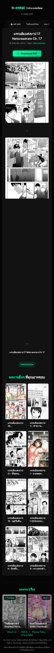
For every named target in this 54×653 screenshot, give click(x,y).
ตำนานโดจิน (27, 635)
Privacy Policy (39, 632)
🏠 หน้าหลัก (16, 24)
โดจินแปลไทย (32, 24)
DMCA (24, 632)
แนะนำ (47, 24)
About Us (11, 632)
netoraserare (39, 43)
